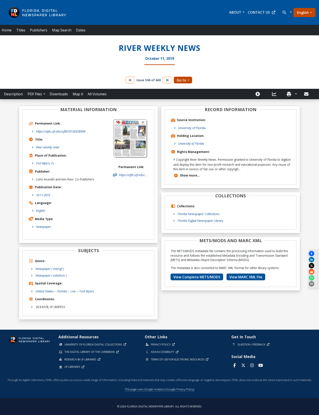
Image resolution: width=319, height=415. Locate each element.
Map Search (61, 30)
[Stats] (275, 94)
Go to (181, 80)
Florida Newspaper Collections (199, 214)
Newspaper (43, 227)
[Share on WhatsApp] (313, 277)
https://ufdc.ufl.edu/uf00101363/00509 (60, 131)
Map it (78, 94)
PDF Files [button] (35, 94)
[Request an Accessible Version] (259, 94)
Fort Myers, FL (45, 163)
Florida (62, 291)
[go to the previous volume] (130, 80)
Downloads (59, 94)
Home (7, 30)
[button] (286, 12)
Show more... (190, 175)
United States (45, 291)
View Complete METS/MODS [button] (196, 277)
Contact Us (259, 12)
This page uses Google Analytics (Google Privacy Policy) (159, 389)
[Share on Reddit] (313, 271)
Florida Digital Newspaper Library (200, 221)
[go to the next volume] (167, 80)
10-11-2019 (43, 195)
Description (13, 94)
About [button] (235, 12)
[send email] (313, 284)
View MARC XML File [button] (245, 277)
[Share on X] (313, 265)
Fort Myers (87, 291)
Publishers (38, 30)
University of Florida (192, 128)
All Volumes (97, 94)
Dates (81, 30)
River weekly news (47, 147)
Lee (73, 291)
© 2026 (159, 406)
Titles (20, 30)
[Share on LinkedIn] (313, 259)
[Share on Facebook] (313, 253)
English (303, 12)
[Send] (307, 94)
